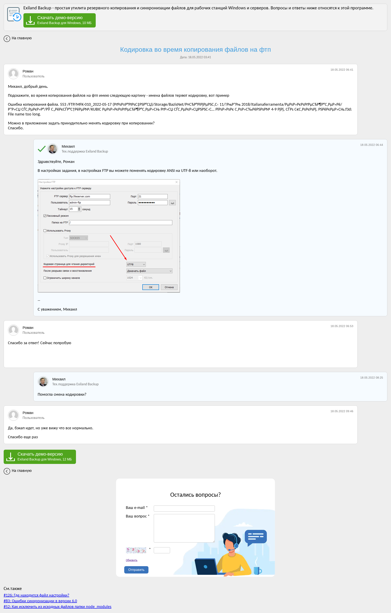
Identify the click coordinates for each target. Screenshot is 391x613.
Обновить (131, 560)
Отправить (136, 569)
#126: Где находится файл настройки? (36, 595)
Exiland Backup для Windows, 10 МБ (64, 20)
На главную (22, 38)
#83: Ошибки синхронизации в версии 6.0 (40, 601)
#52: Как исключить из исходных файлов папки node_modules (57, 607)
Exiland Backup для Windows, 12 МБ (45, 456)
